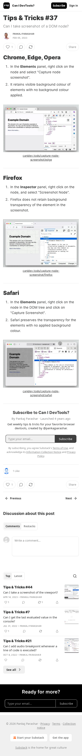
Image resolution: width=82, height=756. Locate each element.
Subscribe (59, 5)
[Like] (5, 660)
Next (68, 498)
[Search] (75, 576)
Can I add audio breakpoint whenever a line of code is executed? (30, 648)
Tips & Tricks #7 (16, 612)
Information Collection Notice (43, 452)
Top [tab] (8, 576)
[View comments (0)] (21, 47)
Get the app (61, 737)
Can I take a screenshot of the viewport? (30, 592)
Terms (56, 724)
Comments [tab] (13, 526)
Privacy (45, 724)
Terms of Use (60, 448)
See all (11, 670)
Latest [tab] (18, 576)
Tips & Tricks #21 (17, 641)
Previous (15, 498)
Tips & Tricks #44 (17, 587)
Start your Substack (30, 737)
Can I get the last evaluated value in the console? (30, 619)
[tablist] (20, 526)
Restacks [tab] (29, 526)
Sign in (73, 5)
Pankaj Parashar (23, 33)
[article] (41, 595)
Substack (21, 747)
